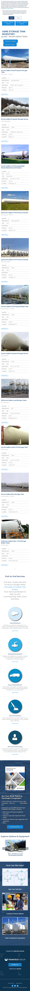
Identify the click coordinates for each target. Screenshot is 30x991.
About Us (1, 971)
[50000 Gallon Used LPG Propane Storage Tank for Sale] (15, 435)
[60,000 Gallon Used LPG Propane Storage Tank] (15, 294)
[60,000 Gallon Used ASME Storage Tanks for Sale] (15, 529)
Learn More (15, 630)
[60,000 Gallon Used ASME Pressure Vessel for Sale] (15, 200)
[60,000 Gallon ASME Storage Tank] (15, 58)
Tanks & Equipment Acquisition (15, 938)
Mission (19, 955)
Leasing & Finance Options (15, 913)
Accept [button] (11, 18)
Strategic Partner (2, 974)
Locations (1, 955)
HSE (18, 971)
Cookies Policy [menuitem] (19, 983)
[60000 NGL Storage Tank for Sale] (15, 482)
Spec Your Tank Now (15, 889)
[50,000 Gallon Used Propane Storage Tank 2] (15, 341)
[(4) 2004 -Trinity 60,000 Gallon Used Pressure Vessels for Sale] (15, 247)
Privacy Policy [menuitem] (11, 983)
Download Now (15, 827)
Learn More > (4, 94)
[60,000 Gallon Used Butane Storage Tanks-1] (15, 388)
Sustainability (19, 974)
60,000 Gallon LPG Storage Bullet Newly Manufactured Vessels (13, 167)
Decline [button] (18, 18)
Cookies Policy (10, 8)
